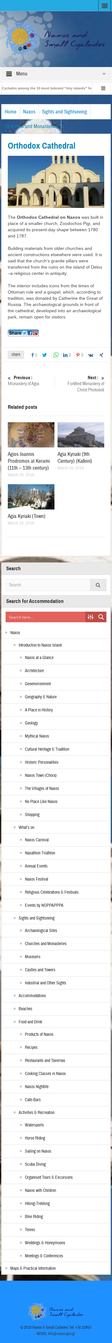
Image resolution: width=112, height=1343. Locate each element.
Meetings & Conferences (44, 1256)
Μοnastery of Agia (23, 381)
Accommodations (32, 996)
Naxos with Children (40, 1190)
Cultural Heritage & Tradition (47, 749)
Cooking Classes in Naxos (45, 1074)
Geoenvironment (38, 684)
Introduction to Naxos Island (40, 645)
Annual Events (36, 866)
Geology (31, 723)
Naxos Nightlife (37, 1087)
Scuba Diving (35, 1164)
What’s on (26, 827)
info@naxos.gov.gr (61, 1333)
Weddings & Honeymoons (45, 1243)
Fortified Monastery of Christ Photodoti (86, 384)
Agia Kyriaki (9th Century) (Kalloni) (75, 457)
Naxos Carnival (37, 840)
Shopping (32, 815)
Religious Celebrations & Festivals (52, 892)
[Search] (98, 585)
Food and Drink (30, 1022)
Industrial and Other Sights (45, 983)
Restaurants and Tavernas (45, 1060)
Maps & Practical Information (33, 1268)
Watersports (34, 1125)
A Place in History (39, 710)
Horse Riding (35, 1138)
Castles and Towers (40, 970)
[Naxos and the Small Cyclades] (56, 38)
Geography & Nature (41, 697)
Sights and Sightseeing (64, 111)
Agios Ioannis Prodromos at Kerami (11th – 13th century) (29, 461)
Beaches (25, 1009)
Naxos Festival (36, 879)
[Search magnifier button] (101, 617)
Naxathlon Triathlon (40, 853)
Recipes (31, 1047)
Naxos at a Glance (39, 658)
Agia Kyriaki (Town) (26, 516)
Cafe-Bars (33, 1100)
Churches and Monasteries (31, 126)
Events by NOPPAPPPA (44, 905)
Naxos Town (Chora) (41, 775)
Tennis (30, 1230)
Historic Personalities (41, 762)
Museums (32, 957)
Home (10, 111)
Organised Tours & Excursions (49, 1177)
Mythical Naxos (37, 736)
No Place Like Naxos (41, 802)
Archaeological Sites (41, 931)
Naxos (29, 111)
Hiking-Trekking (37, 1204)
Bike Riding (34, 1217)
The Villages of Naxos (42, 788)
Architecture (34, 671)
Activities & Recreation (36, 1113)
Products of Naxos (39, 1034)
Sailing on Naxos (38, 1151)
